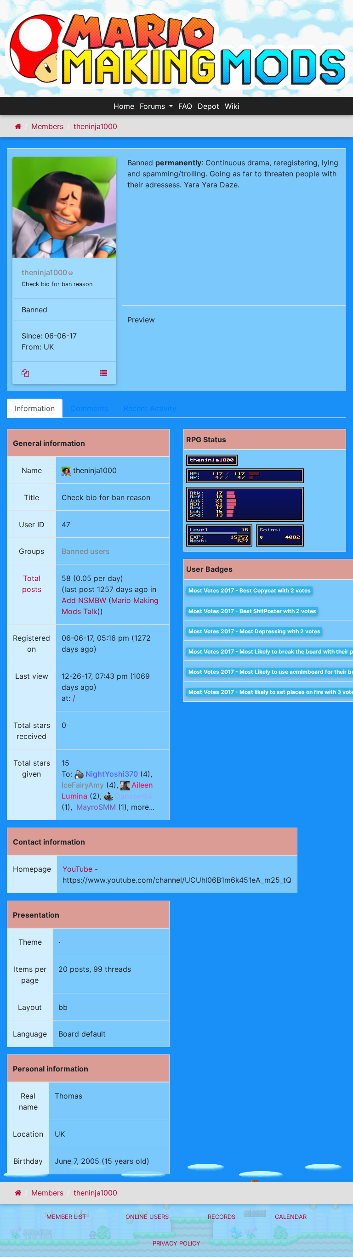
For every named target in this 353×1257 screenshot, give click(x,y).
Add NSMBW (84, 600)
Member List (66, 1216)
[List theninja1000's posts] (25, 372)
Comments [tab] (89, 408)
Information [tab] (35, 408)
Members (47, 126)
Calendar (291, 1216)
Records (221, 1216)
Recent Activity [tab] (150, 408)
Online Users (147, 1216)
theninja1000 (95, 126)
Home (124, 106)
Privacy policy (176, 1243)
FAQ (185, 106)
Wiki (232, 106)
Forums (153, 106)
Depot (208, 106)
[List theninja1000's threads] (103, 372)
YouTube (77, 869)
